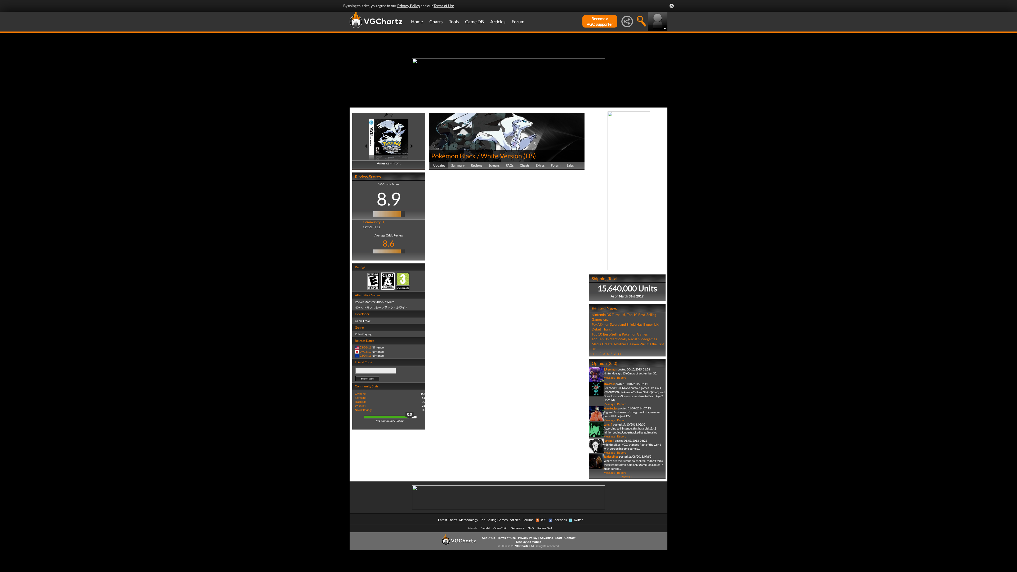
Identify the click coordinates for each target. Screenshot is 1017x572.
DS (529, 156)
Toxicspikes (611, 456)
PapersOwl (544, 528)
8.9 (389, 198)
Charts (436, 21)
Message (609, 377)
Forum (518, 21)
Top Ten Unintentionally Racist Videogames (624, 339)
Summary (458, 165)
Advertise (546, 537)
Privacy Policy (408, 5)
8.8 (409, 415)
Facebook (560, 520)
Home (417, 21)
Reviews (476, 165)
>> (620, 354)
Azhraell (609, 440)
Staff (558, 537)
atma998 (609, 384)
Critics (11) (371, 227)
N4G (531, 528)
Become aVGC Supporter (600, 21)
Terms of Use (444, 5)
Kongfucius (611, 408)
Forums (528, 520)
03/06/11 (365, 347)
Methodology (468, 520)
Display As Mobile (528, 541)
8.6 (389, 243)
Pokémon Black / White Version (476, 156)
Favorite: (361, 397)
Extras (540, 165)
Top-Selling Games (494, 520)
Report (621, 377)
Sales (570, 165)
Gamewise (517, 528)
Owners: (360, 393)
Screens (494, 165)
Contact (570, 537)
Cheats (524, 165)
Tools (454, 21)
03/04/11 (365, 355)
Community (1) (374, 222)
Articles (497, 21)
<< (592, 354)
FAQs (510, 165)
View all (627, 477)
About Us (488, 537)
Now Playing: (363, 410)
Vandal (485, 528)
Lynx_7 (608, 424)
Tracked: (360, 401)
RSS (543, 520)
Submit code (367, 378)
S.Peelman (610, 369)
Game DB (474, 21)
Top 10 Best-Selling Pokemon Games (620, 334)
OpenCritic (500, 528)
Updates (439, 165)
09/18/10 (365, 351)
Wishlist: (360, 405)
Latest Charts (447, 520)
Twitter (578, 520)
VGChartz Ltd (524, 546)
